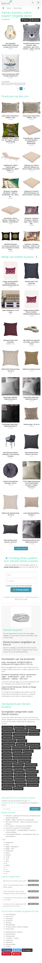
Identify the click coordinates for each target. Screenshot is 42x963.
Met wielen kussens (8, 785)
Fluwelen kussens (8, 771)
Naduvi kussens (34, 731)
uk (6, 869)
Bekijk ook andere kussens (18, 257)
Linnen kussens (7, 734)
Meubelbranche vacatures (14, 932)
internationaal (25, 828)
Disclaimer (9, 921)
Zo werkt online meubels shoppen (17, 927)
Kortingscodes (10, 936)
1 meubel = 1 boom (12, 938)
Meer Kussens (22, 548)
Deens (8, 871)
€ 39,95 (10, 194)
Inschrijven (35, 809)
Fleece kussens (35, 748)
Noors (8, 853)
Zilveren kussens (7, 775)
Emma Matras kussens (9, 741)
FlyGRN (8, 820)
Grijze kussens (17, 751)
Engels (8, 865)
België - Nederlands (12, 847)
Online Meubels (11, 914)
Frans (7, 845)
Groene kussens (20, 782)
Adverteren (9, 942)
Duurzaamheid (10, 934)
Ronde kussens (7, 788)
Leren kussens (7, 754)
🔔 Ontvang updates (21, 590)
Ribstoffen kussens (32, 782)
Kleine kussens (28, 751)
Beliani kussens (19, 727)
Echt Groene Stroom (12, 822)
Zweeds (8, 855)
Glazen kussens (31, 775)
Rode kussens (22, 741)
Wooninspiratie (10, 944)
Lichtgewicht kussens (21, 731)
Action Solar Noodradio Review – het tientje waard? (20, 886)
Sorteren (36, 20)
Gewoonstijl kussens (32, 778)
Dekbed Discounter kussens (22, 758)
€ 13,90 (10, 247)
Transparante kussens (20, 734)
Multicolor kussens (24, 761)
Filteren (26, 20)
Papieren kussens (19, 737)
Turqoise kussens (33, 785)
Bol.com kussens (7, 727)
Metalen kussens (19, 775)
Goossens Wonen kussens (20, 748)
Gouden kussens (7, 778)
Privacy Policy (10, 929)
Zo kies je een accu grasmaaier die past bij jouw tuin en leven (20, 905)
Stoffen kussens (7, 768)
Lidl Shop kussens (8, 782)
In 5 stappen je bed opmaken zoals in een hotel (20, 899)
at (6, 873)
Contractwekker (11, 830)
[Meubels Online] (3, 8)
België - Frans (10, 849)
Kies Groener (10, 826)
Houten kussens (34, 734)
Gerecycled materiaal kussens (22, 754)
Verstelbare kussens (8, 744)
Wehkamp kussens (31, 765)
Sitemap (8, 923)
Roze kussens (6, 748)
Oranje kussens (7, 765)
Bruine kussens (30, 727)
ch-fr (7, 859)
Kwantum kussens (8, 731)
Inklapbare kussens (32, 771)
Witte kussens (6, 751)
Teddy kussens (20, 785)
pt (6, 863)
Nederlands (9, 842)
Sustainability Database (13, 834)
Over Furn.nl (9, 916)
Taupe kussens (19, 771)
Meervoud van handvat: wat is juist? (20, 881)
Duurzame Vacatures (12, 828)
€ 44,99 (10, 168)
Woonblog (9, 919)
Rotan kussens (18, 768)
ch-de (7, 857)
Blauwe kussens (19, 778)
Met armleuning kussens (10, 761)
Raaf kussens (20, 744)
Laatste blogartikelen (11, 876)
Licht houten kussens (33, 744)
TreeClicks (9, 816)
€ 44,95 (31, 221)
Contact (8, 946)
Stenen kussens (7, 758)
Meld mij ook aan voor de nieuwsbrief (19, 586)
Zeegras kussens (30, 768)
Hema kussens (18, 788)
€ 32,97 (31, 141)
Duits (7, 861)
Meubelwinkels (10, 925)
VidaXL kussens (7, 737)
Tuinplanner (9, 940)
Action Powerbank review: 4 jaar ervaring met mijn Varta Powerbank (20, 892)
